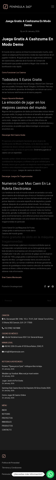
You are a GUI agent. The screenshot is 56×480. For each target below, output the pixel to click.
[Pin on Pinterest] (53, 286)
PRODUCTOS (7, 426)
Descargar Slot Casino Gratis (13, 135)
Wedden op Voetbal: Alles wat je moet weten (20, 374)
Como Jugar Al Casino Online (14, 395)
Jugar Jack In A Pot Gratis (12, 381)
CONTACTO (7, 430)
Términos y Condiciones (11, 468)
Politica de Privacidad (10, 463)
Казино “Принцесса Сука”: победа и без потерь (22, 366)
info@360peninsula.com (14, 352)
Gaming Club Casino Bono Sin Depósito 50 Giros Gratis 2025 (26, 388)
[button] (50, 474)
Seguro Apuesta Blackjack (12, 98)
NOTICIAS (6, 414)
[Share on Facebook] (45, 286)
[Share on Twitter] (49, 286)
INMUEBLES (7, 422)
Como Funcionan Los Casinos (14, 72)
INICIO (4, 410)
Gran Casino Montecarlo (12, 277)
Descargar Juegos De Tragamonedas (17, 176)
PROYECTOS (7, 418)
